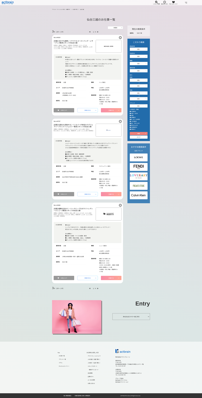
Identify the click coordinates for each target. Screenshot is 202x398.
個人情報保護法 (67, 395)
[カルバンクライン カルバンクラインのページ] (139, 195)
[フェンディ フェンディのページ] (138, 167)
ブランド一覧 (62, 359)
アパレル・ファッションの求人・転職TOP (61, 9)
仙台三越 (82, 9)
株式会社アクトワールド (121, 382)
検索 (138, 133)
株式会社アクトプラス (121, 380)
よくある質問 (91, 380)
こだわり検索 (156, 4)
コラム (60, 362)
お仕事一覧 (75, 9)
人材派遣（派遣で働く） (94, 359)
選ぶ (138, 49)
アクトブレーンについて (94, 356)
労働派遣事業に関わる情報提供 (82, 395)
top (59, 352)
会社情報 (90, 373)
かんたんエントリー (64, 366)
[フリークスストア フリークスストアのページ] (138, 186)
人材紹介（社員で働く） (94, 363)
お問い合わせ (91, 383)
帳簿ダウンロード (93, 369)
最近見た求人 (164, 4)
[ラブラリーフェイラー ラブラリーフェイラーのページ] (139, 176)
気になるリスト (173, 4)
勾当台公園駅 (79, 177)
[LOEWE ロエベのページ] (138, 157)
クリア (139, 137)
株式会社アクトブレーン (122, 357)
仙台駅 (70, 93)
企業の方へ (91, 376)
